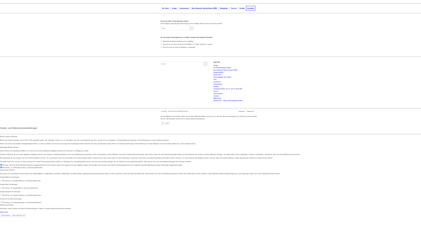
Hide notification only (18, 215)
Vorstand (216, 96)
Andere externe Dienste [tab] (7, 170)
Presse (215, 91)
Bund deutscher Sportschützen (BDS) (225, 70)
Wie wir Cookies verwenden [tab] (8, 136)
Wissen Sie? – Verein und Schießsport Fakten (228, 100)
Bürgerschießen (218, 72)
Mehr (167, 123)
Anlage (215, 65)
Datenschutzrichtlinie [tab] (6, 205)
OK (163, 123)
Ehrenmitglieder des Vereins (222, 77)
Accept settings (5, 215)
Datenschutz (217, 75)
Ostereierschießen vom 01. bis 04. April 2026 (227, 89)
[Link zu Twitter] (161, 1)
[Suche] (163, 18)
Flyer (215, 79)
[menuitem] (165, 8)
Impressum (217, 82)
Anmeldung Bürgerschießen (222, 67)
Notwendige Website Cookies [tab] (9, 147)
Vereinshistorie (218, 93)
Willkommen (217, 98)
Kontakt (215, 86)
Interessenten (217, 84)
